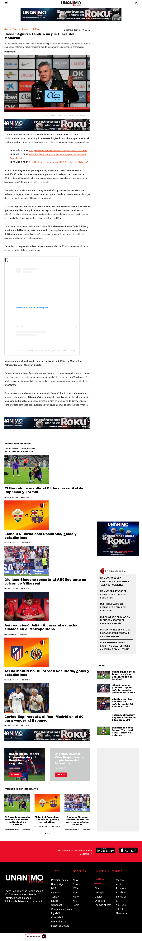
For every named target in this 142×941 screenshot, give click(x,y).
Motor (76, 896)
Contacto (38, 901)
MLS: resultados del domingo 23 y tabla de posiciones (113, 607)
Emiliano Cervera (11, 497)
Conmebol (57, 917)
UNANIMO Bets (105, 871)
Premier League (60, 880)
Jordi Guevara (10, 634)
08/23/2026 (25, 497)
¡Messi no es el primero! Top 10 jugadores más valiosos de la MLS (123, 689)
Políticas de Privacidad (16, 901)
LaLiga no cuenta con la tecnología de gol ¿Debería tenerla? (58, 150)
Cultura (99, 879)
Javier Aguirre (12, 448)
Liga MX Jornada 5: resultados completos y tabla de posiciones (114, 581)
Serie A (55, 896)
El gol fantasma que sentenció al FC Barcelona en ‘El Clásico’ (58, 162)
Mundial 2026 (58, 921)
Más (119, 871)
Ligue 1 (55, 892)
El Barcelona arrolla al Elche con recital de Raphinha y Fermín (17, 821)
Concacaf (56, 904)
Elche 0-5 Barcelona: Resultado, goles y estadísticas (47, 819)
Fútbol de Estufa (60, 925)
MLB (75, 892)
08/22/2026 (25, 725)
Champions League (62, 909)
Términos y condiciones (17, 897)
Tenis (76, 904)
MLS (53, 888)
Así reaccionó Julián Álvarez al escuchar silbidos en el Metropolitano (41, 627)
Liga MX (55, 913)
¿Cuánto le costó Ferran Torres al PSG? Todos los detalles (122, 731)
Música (98, 896)
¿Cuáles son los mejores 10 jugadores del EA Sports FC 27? (122, 703)
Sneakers (99, 900)
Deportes (26, 29)
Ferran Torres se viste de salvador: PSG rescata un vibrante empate (115, 633)
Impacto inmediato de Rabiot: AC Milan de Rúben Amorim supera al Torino (115, 646)
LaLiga (36, 29)
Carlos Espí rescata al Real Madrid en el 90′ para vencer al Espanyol (44, 718)
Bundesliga (57, 884)
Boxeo (76, 884)
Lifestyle (99, 892)
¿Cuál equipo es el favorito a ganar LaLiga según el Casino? (123, 675)
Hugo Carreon (14, 768)
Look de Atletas (102, 904)
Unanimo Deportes (11, 543)
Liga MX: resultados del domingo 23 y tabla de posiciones (114, 594)
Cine (96, 888)
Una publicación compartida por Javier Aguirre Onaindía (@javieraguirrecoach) (50, 350)
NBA (75, 880)
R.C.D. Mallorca (28, 448)
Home (7, 29)
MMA (76, 888)
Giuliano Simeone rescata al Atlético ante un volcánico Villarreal (77, 821)
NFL (75, 900)
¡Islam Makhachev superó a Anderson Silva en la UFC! (124, 717)
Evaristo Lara (10, 52)
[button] (46, 833)
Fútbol (15, 29)
